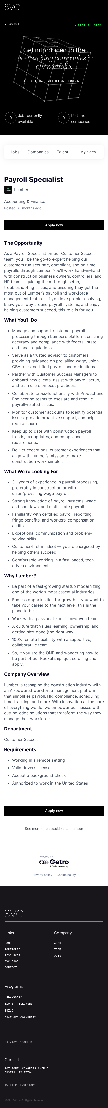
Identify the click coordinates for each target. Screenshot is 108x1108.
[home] (12, 7)
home (8, 943)
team (57, 949)
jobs (14, 151)
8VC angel (12, 961)
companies (38, 151)
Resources (12, 955)
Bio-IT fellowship (19, 1003)
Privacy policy (42, 875)
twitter (11, 1085)
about (58, 943)
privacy (11, 1042)
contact (11, 967)
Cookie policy (66, 875)
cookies (26, 1042)
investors (28, 1085)
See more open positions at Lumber (54, 828)
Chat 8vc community (20, 1017)
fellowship (13, 996)
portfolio (12, 949)
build (9, 1010)
